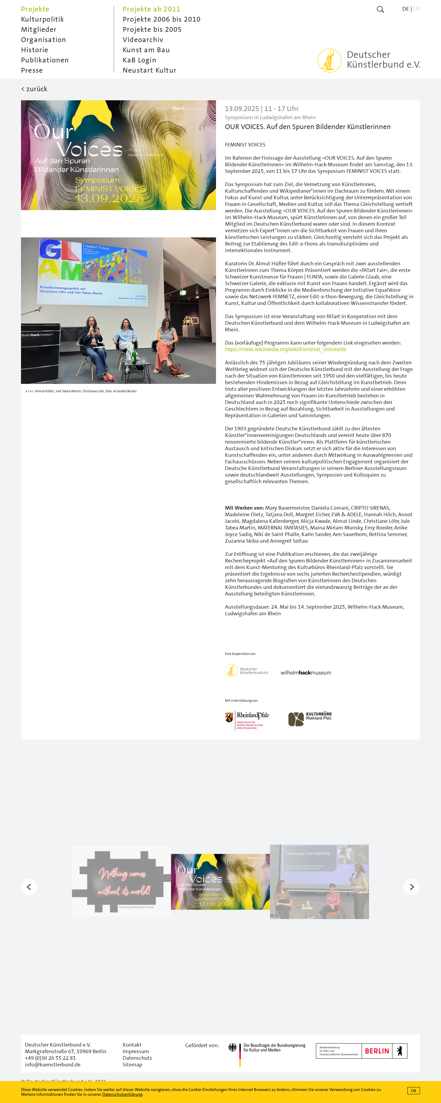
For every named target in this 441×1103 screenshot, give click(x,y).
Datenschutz (137, 1058)
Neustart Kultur (150, 70)
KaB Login (140, 60)
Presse (32, 70)
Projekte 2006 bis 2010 (162, 19)
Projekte (35, 9)
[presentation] (29, 887)
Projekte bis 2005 (152, 29)
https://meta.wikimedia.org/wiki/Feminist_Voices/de (285, 349)
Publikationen (45, 60)
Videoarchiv (143, 39)
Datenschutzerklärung (122, 1094)
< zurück (34, 89)
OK (413, 1090)
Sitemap (132, 1064)
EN (416, 9)
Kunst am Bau (146, 50)
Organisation (43, 39)
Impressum (136, 1051)
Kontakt (132, 1044)
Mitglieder (39, 29)
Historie (35, 50)
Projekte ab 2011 (152, 9)
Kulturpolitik (42, 19)
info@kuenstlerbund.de (52, 1064)
